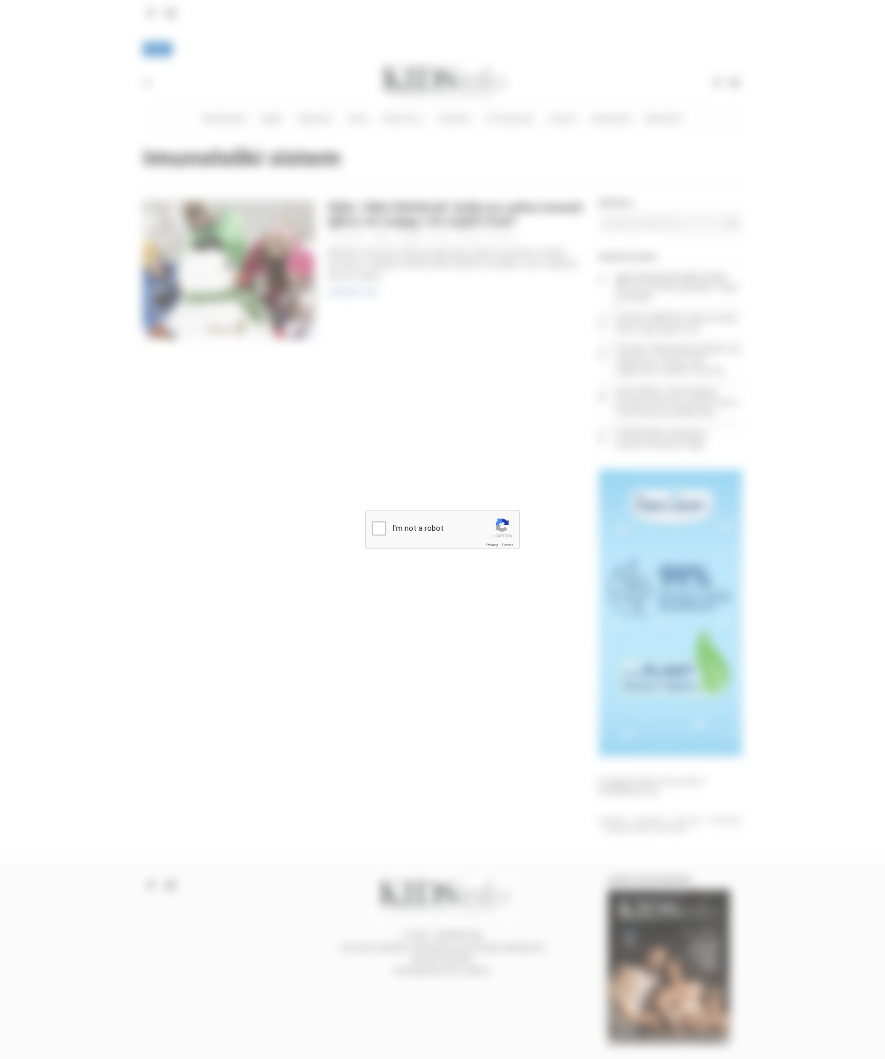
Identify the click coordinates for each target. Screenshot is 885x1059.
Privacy (492, 544)
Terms (507, 544)
